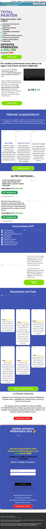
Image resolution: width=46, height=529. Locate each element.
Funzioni (13, 1)
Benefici (19, 1)
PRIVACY (2, 517)
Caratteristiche (28, 1)
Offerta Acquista (39, 1)
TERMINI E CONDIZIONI (10, 517)
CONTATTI (19, 517)
